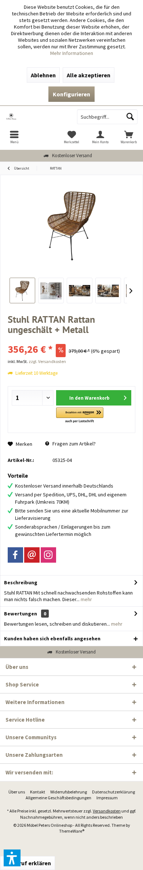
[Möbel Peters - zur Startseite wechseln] (36, 117)
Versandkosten (107, 811)
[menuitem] (14, 137)
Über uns (16, 792)
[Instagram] (48, 555)
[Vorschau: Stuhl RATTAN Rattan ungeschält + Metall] (22, 290)
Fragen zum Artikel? (73, 443)
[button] (79, 415)
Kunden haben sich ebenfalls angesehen (52, 638)
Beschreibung (20, 582)
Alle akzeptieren (88, 75)
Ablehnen (43, 75)
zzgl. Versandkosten (47, 361)
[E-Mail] (32, 555)
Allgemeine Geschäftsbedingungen (58, 797)
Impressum (107, 797)
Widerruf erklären (27, 863)
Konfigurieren (71, 94)
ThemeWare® (71, 831)
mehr (86, 599)
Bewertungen (20, 613)
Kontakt (37, 792)
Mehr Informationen (71, 53)
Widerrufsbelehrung (68, 792)
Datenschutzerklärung (113, 792)
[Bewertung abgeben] (71, 339)
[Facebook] (15, 555)
